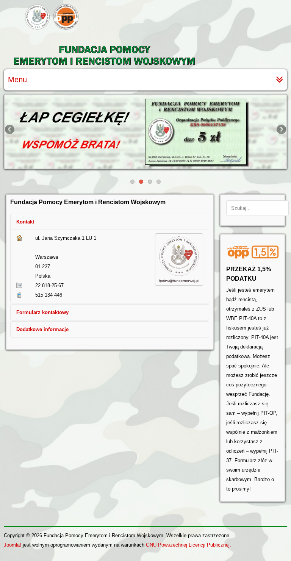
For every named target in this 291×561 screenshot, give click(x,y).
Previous (10, 130)
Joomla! (12, 545)
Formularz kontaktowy (42, 312)
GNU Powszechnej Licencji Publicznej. (188, 545)
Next (280, 130)
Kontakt (25, 222)
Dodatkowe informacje (42, 329)
